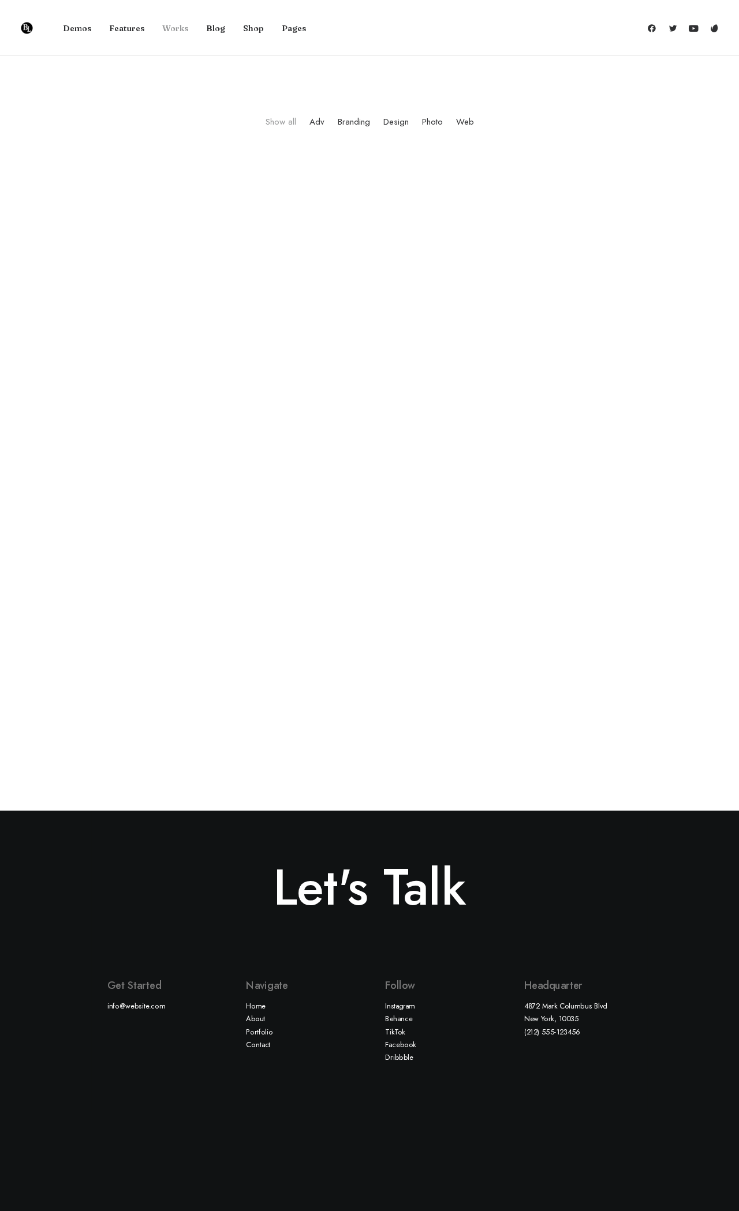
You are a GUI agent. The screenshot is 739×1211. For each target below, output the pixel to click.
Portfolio (259, 1031)
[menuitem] (77, 28)
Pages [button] (294, 28)
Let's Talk (369, 887)
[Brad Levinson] (27, 28)
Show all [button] (281, 122)
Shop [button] (253, 28)
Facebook (400, 1044)
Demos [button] (77, 28)
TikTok (395, 1031)
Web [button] (465, 122)
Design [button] (396, 122)
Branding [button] (354, 122)
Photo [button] (432, 122)
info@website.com (136, 1005)
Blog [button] (215, 28)
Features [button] (126, 28)
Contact (258, 1044)
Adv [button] (316, 122)
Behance (398, 1018)
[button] (654, 28)
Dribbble (399, 1057)
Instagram (400, 1005)
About (255, 1018)
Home (256, 1005)
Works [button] (175, 28)
